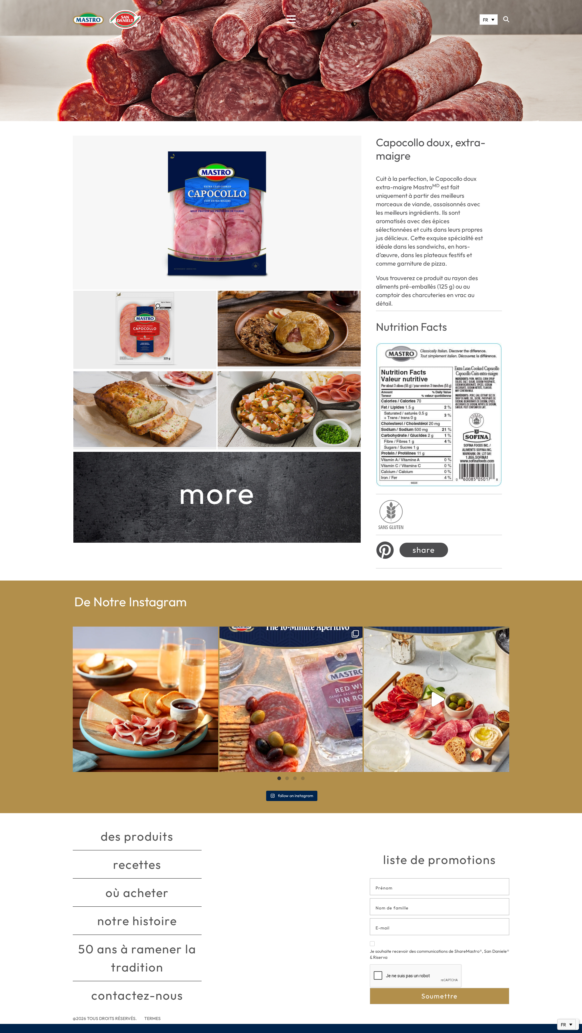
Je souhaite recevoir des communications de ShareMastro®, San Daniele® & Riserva (439, 954)
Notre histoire (137, 920)
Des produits (137, 836)
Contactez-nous (137, 995)
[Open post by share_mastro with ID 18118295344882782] (291, 699)
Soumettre (439, 996)
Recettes (137, 864)
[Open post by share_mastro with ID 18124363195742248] (436, 699)
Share (424, 550)
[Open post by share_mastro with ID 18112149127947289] (145, 699)
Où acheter (137, 892)
